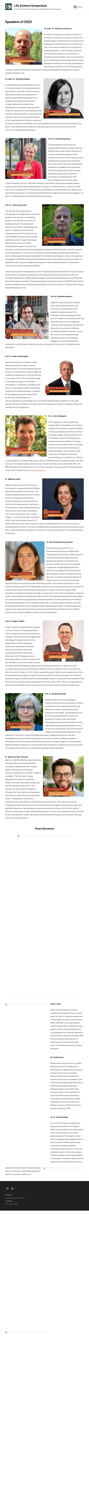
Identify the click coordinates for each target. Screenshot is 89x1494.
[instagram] (7, 1188)
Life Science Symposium (30, 5)
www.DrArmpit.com (37, 470)
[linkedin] (12, 1188)
